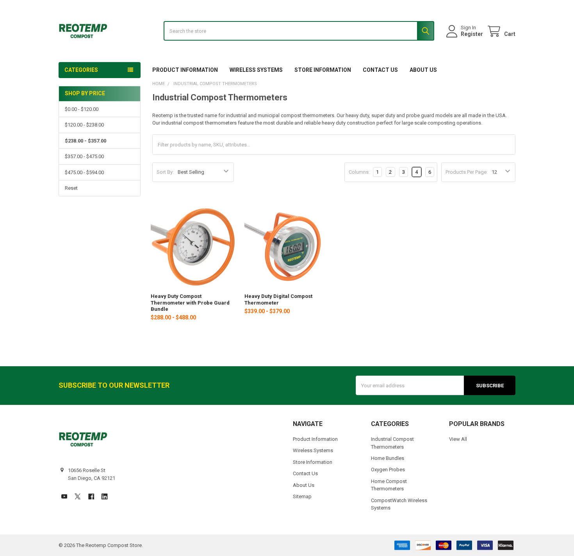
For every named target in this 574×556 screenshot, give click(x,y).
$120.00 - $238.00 (84, 125)
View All (458, 439)
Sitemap (302, 496)
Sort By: (165, 172)
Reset (71, 188)
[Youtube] (64, 496)
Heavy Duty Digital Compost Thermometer (278, 299)
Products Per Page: (467, 172)
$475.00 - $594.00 (84, 172)
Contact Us (380, 70)
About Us (423, 70)
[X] (77, 496)
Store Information (322, 70)
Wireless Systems (256, 70)
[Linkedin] (104, 496)
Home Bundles (387, 458)
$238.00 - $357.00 (85, 141)
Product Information (185, 70)
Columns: (359, 172)
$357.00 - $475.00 (84, 156)
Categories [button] (81, 70)
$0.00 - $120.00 (81, 109)
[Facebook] (91, 496)
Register (472, 34)
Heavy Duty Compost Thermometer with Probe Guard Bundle (190, 302)
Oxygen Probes (388, 469)
